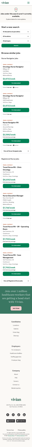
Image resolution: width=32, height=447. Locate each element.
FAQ (16, 378)
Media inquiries (16, 388)
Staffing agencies (16, 357)
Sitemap (16, 336)
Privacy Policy (11, 435)
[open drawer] (28, 2)
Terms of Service (21, 435)
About (16, 374)
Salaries (16, 329)
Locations (16, 325)
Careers (16, 381)
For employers (16, 350)
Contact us (16, 385)
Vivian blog (16, 332)
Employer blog (16, 360)
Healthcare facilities (16, 353)
